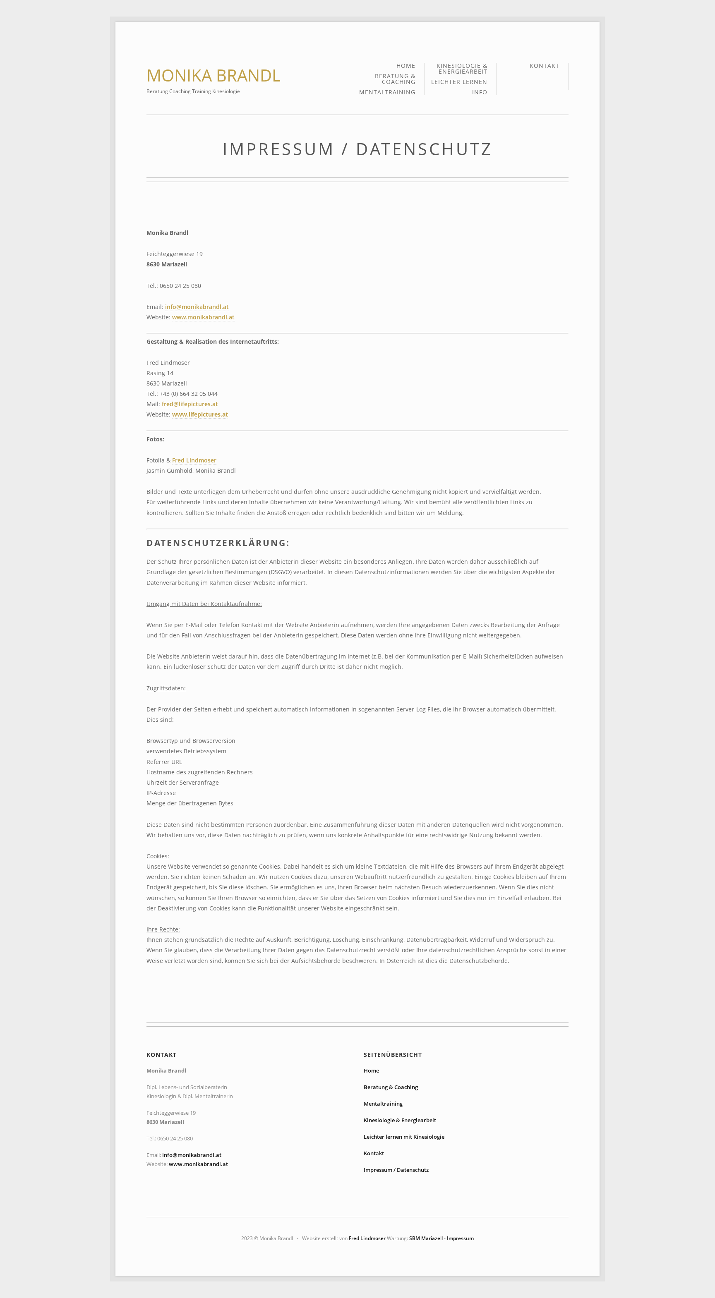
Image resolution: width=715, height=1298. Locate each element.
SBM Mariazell (426, 1238)
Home (405, 66)
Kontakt (544, 66)
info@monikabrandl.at (197, 307)
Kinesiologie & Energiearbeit (462, 69)
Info (479, 92)
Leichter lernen (459, 82)
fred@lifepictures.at (190, 404)
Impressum (460, 1238)
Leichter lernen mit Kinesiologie (404, 1136)
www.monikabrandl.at (203, 317)
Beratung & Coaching (395, 79)
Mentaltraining (387, 92)
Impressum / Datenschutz (396, 1169)
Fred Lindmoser (194, 460)
